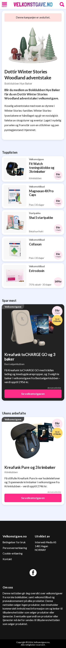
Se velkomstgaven (33, 393)
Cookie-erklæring (13, 553)
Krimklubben (11, 472)
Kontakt (7, 559)
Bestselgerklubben (14, 364)
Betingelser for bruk (14, 542)
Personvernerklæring (15, 547)
